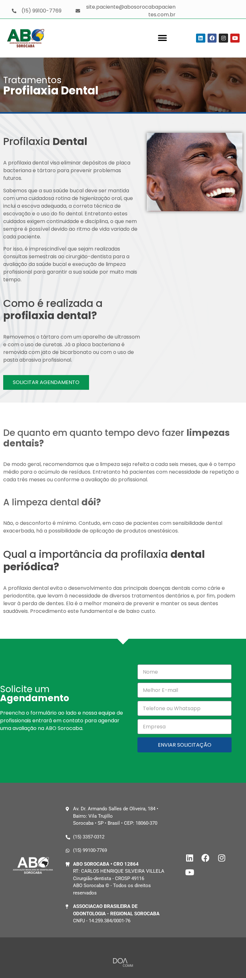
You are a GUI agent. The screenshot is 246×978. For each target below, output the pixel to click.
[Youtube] (235, 38)
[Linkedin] (200, 38)
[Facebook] (212, 38)
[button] (162, 38)
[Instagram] (223, 38)
